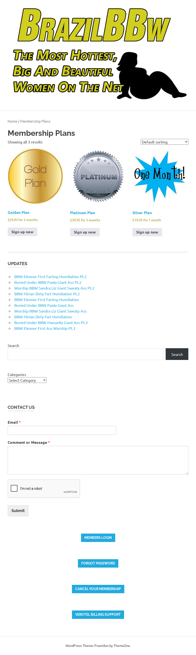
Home (12, 121)
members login (98, 538)
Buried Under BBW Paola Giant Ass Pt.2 (48, 282)
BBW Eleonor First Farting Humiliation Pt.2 (50, 276)
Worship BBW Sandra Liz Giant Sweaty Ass (50, 310)
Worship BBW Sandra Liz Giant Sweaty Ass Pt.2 (54, 287)
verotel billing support (98, 614)
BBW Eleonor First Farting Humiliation (46, 299)
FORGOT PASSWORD (98, 563)
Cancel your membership (98, 589)
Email (14, 422)
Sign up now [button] (22, 231)
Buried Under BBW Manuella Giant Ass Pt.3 (51, 322)
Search (13, 345)
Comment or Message (29, 442)
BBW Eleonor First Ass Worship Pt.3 (44, 328)
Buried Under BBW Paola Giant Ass (44, 305)
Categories (17, 374)
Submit (18, 510)
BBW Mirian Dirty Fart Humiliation (43, 316)
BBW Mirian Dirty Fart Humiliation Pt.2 (47, 293)
